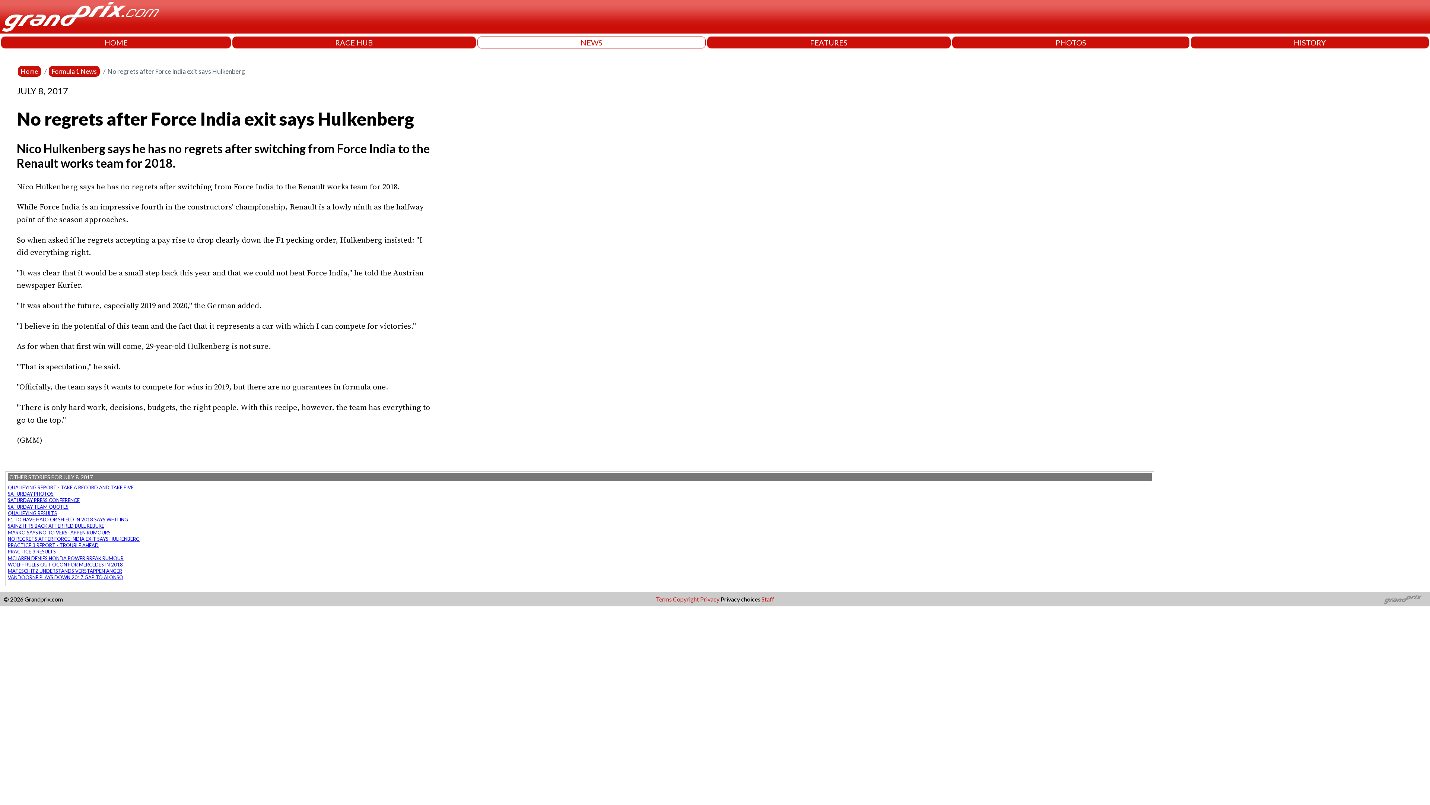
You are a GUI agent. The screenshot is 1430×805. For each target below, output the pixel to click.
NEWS (592, 42)
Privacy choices (740, 599)
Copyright (686, 599)
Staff (768, 599)
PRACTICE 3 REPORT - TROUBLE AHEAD (53, 545)
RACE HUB (354, 42)
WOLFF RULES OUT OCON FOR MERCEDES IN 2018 (65, 565)
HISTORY (1310, 42)
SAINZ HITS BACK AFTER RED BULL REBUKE (56, 526)
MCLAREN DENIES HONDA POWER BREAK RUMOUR (66, 558)
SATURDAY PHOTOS (31, 494)
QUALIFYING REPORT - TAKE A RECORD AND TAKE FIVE (71, 487)
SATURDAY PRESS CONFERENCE (44, 500)
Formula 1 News (74, 71)
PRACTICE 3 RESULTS (32, 552)
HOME (116, 42)
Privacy (709, 599)
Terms (664, 599)
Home (29, 71)
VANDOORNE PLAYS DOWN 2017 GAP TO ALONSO (65, 577)
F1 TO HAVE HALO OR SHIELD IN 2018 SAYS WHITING (68, 520)
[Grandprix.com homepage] (1403, 599)
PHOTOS (1070, 42)
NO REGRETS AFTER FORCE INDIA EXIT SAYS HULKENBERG (74, 539)
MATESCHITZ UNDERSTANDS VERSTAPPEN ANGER (65, 571)
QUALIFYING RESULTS (32, 513)
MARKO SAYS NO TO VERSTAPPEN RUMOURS (59, 533)
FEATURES (829, 42)
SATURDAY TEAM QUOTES (38, 507)
